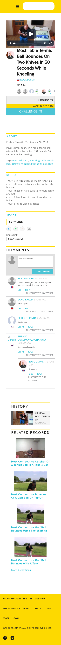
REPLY (27, 290)
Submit (27, 609)
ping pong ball (39, 163)
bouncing (34, 160)
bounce (16, 163)
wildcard (23, 160)
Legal (16, 618)
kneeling (25, 163)
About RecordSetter (15, 599)
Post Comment (42, 271)
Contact (39, 609)
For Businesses (11, 609)
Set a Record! (38, 599)
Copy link (16, 221)
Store (6, 618)
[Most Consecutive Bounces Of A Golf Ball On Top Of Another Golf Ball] (30, 481)
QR (29, 228)
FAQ (49, 609)
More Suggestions (21, 570)
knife (51, 163)
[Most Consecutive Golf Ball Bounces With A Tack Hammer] (30, 547)
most (15, 160)
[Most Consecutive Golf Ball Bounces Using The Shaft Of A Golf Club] (30, 514)
